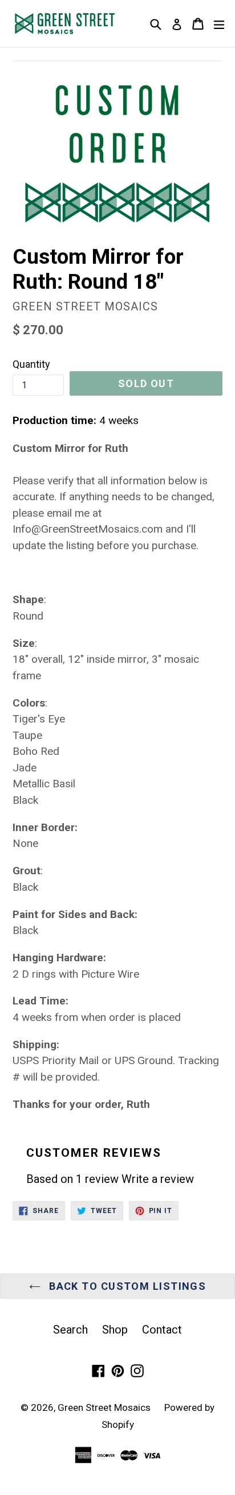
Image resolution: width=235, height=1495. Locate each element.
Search (70, 1329)
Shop (115, 1329)
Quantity (31, 364)
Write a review (157, 1179)
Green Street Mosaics (105, 1407)
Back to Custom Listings (126, 1286)
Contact (162, 1329)
